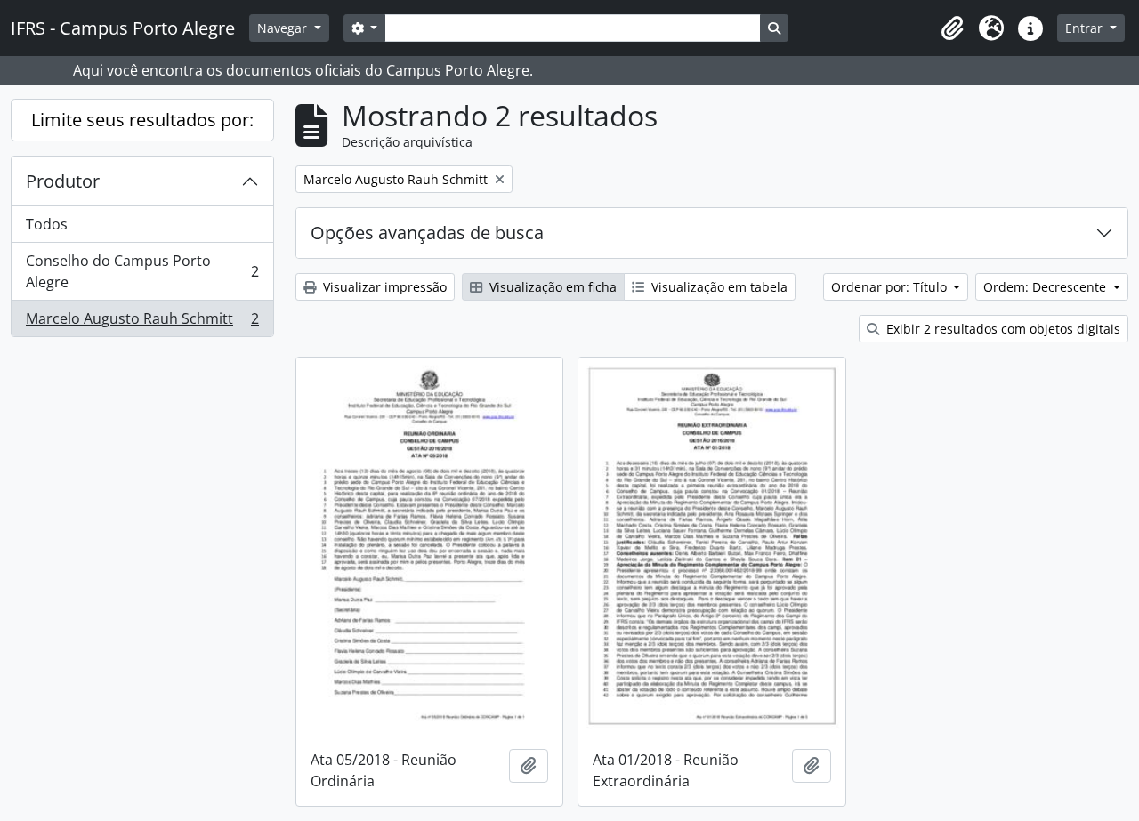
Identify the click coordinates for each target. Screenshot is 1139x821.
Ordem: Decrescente (1046, 286)
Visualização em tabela (718, 286)
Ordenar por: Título (890, 286)
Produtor (63, 181)
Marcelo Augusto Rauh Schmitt (142, 322)
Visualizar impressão (383, 286)
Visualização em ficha (551, 286)
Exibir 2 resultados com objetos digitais (1001, 328)
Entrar (1085, 28)
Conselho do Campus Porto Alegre (142, 271)
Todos (47, 224)
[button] (952, 28)
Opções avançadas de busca (427, 233)
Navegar (284, 28)
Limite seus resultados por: (142, 120)
